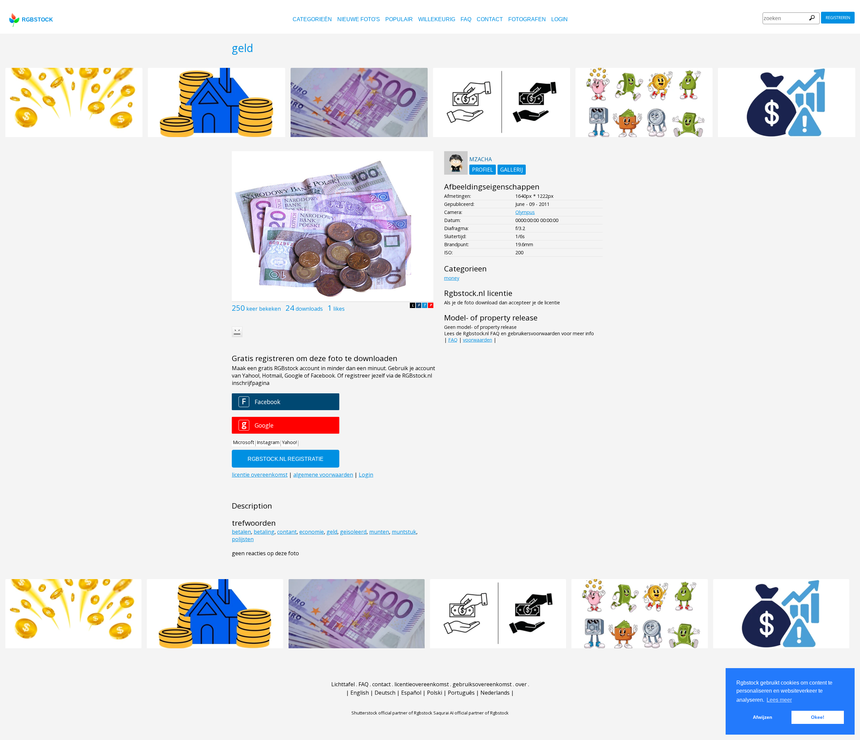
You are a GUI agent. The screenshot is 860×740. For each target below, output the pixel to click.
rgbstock (37, 20)
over (521, 684)
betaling (264, 531)
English (359, 692)
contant (287, 531)
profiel (482, 169)
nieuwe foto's (358, 19)
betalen (241, 531)
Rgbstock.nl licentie (478, 293)
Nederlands (495, 692)
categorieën (312, 19)
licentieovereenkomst (421, 684)
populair (399, 19)
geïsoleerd (353, 531)
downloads (309, 308)
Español (411, 692)
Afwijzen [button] (762, 717)
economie (311, 531)
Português (461, 692)
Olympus (525, 212)
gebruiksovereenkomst (482, 684)
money (451, 278)
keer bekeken (263, 308)
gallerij (511, 169)
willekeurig (436, 19)
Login (559, 19)
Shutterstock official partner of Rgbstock (391, 713)
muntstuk (404, 531)
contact (490, 19)
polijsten (243, 539)
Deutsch (385, 692)
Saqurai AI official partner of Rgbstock (471, 713)
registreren (838, 17)
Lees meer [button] (779, 700)
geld (332, 531)
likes (339, 308)
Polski (434, 692)
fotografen (527, 19)
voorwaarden (477, 340)
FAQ (466, 19)
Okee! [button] (817, 717)
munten (379, 531)
